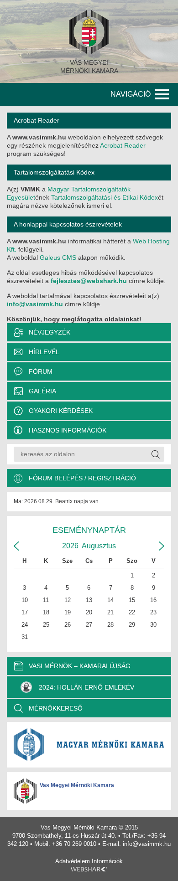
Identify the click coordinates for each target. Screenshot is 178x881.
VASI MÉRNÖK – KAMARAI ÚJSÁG (80, 666)
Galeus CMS (58, 257)
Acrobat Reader (123, 145)
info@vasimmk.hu (35, 304)
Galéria (42, 391)
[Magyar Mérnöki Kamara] (89, 744)
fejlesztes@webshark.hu (89, 280)
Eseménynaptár (89, 530)
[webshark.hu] (89, 869)
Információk (107, 861)
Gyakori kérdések (61, 410)
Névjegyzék (49, 332)
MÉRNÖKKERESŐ (56, 708)
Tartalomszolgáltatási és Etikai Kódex (104, 197)
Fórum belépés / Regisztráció (82, 478)
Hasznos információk (67, 430)
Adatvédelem (72, 861)
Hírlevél (44, 351)
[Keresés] (155, 454)
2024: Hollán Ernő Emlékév (86, 687)
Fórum (40, 371)
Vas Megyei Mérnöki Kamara (77, 785)
